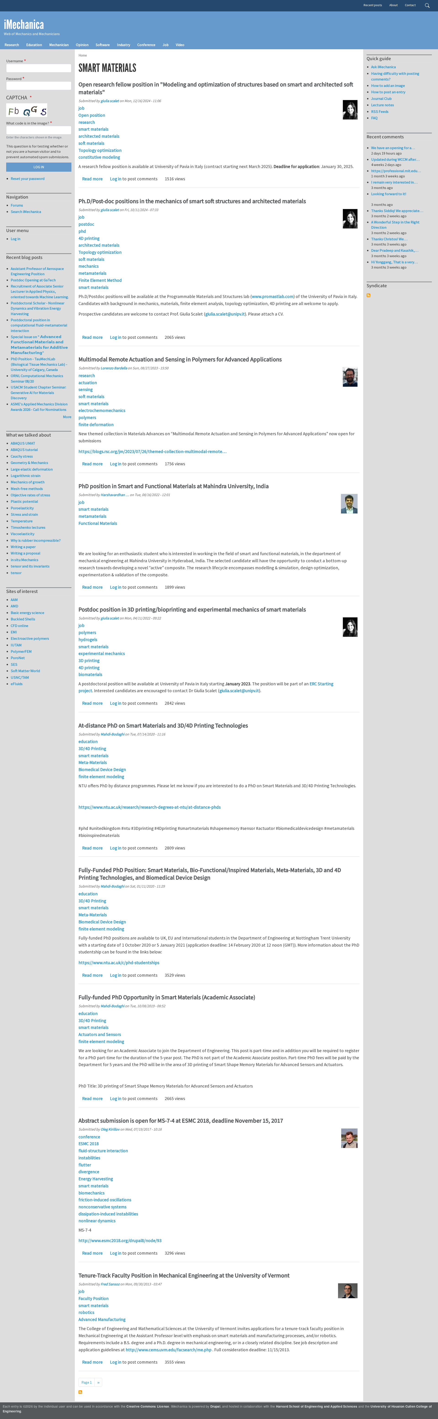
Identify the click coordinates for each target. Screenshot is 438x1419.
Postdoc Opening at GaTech (33, 279)
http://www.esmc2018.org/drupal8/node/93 (120, 1240)
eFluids (17, 683)
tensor (16, 572)
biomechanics (91, 1193)
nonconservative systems (102, 1206)
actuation (87, 382)
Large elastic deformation (32, 469)
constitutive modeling (99, 157)
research (86, 122)
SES (14, 664)
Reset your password (27, 178)
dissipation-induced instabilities (108, 1214)
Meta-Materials (92, 762)
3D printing (88, 660)
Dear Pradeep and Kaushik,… (394, 250)
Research (12, 44)
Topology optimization (100, 150)
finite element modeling (101, 776)
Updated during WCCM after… (395, 159)
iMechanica (24, 24)
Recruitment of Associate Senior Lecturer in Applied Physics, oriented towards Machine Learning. (40, 291)
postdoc (86, 224)
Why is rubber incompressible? (36, 540)
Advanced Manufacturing (101, 1319)
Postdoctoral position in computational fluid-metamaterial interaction (39, 325)
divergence (88, 1171)
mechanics (88, 266)
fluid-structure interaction (103, 1150)
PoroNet (18, 657)
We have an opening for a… (393, 147)
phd (82, 231)
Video (180, 44)
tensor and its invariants (30, 566)
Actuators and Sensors (99, 1034)
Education (34, 44)
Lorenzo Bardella (114, 368)
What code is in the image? (27, 123)
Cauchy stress (22, 456)
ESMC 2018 (88, 1143)
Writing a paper (23, 546)
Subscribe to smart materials (80, 1392)
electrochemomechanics (101, 410)
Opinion (82, 44)
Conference (146, 44)
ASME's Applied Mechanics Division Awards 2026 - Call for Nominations (39, 406)
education (88, 741)
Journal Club (381, 98)
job (81, 108)
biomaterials (90, 674)
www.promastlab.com (272, 296)
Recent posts (373, 5)
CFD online (19, 625)
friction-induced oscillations (104, 1199)
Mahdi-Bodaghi (112, 734)
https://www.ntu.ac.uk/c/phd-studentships (118, 962)
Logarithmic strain (25, 475)
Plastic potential (24, 501)
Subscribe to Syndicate (368, 295)
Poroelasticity (22, 507)
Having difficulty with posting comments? (395, 76)
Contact (410, 5)
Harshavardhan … (115, 494)
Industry (123, 44)
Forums (17, 205)
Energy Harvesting (95, 1178)
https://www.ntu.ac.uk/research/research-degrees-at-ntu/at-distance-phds (149, 807)
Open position (91, 115)
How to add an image (388, 85)
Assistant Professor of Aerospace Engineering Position (37, 271)
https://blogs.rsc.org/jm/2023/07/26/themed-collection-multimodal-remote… (152, 451)
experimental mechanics (101, 653)
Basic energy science (27, 612)
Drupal (215, 1406)
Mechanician (59, 44)
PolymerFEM (21, 651)
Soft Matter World (25, 670)
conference (89, 1136)
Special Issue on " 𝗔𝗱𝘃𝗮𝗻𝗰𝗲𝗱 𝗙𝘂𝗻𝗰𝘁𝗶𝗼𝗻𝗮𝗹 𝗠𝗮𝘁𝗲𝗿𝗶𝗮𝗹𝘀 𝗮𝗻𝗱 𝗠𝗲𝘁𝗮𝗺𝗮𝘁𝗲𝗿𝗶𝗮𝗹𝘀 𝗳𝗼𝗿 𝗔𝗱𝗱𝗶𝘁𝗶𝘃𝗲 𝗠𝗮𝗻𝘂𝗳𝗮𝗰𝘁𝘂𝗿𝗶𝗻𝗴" (39, 344)
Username (14, 60)
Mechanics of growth (27, 481)
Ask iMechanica (383, 66)
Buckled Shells (23, 618)
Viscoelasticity (22, 533)
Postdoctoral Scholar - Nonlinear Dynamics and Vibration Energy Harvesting (37, 308)
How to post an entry (388, 91)
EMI (14, 631)
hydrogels (87, 639)
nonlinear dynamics (96, 1220)
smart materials (93, 129)
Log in (115, 178)
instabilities (89, 1157)
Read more (92, 178)
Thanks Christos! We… (389, 238)
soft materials (91, 143)
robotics (86, 1312)
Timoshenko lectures (28, 527)
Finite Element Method (100, 280)
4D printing (88, 238)
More (67, 416)
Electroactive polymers (30, 638)
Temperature (22, 520)
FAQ (374, 117)
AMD (14, 606)
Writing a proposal (25, 553)
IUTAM (16, 644)
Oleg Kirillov (110, 1129)
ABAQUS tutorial (24, 449)
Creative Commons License (147, 1406)
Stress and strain (24, 514)
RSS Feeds (379, 111)
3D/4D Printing (92, 748)
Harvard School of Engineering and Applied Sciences (316, 1406)
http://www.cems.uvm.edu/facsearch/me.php (168, 1349)
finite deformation (96, 424)
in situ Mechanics (24, 559)
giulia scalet (110, 100)
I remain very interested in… (394, 182)
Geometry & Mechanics (29, 462)
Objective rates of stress (30, 494)
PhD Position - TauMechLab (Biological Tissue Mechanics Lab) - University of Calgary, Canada (39, 364)
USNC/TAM (20, 677)
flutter (84, 1165)
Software (103, 44)
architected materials (98, 136)
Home (82, 55)
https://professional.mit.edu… (396, 170)
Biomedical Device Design (102, 769)
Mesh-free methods (27, 488)
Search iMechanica (26, 211)
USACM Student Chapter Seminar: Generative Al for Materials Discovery (38, 392)
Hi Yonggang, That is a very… (394, 261)
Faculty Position (93, 1298)
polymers (87, 417)
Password (13, 78)
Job (166, 44)
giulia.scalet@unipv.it (225, 314)
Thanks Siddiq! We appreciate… (397, 210)
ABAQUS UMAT (23, 443)
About (393, 5)
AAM (14, 599)
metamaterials (92, 273)
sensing (85, 389)
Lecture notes (382, 104)
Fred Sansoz (110, 1284)
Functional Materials (97, 523)
